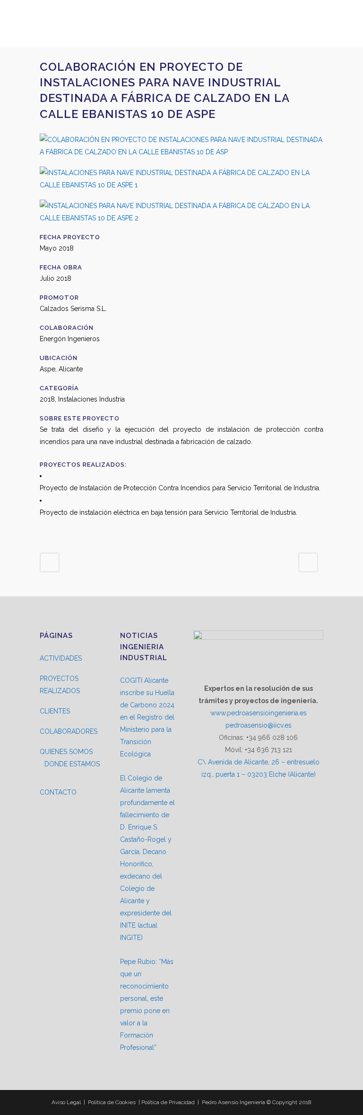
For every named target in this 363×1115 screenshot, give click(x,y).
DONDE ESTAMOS (72, 764)
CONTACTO (58, 792)
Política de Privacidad (168, 1102)
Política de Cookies (112, 1102)
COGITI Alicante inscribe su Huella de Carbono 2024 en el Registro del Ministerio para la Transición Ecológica (147, 717)
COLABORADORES (68, 731)
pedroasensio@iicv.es (258, 725)
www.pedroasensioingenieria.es (258, 713)
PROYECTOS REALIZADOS (60, 685)
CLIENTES (55, 711)
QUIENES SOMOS (66, 751)
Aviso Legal (66, 1102)
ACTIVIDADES (61, 658)
